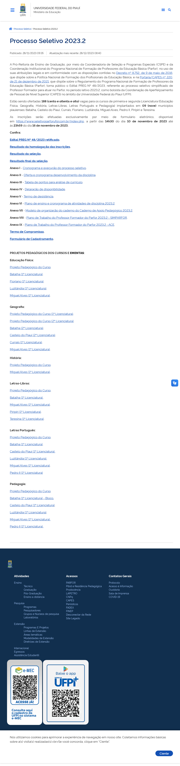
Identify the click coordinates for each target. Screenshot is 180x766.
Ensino (18, 582)
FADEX (70, 607)
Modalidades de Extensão (39, 638)
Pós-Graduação (33, 593)
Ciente (164, 753)
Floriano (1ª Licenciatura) (27, 281)
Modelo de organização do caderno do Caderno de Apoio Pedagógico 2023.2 (78, 210)
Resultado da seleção (25, 153)
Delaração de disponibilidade (45, 189)
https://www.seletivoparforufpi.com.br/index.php (50, 121)
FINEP (69, 611)
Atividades (21, 576)
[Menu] (12, 10)
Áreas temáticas (33, 634)
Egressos (19, 651)
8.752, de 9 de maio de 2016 (152, 73)
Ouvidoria (114, 589)
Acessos (72, 576)
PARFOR (71, 582)
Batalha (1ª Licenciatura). (26, 397)
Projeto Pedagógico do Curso (30, 267)
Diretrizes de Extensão (36, 641)
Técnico (28, 586)
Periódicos (72, 604)
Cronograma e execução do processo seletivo (54, 168)
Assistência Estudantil (26, 655)
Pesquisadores (32, 610)
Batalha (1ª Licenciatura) (26, 274)
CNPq (69, 596)
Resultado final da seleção (28, 161)
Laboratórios (31, 617)
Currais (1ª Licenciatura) (26, 342)
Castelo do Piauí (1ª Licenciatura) (32, 505)
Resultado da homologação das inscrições (40, 146)
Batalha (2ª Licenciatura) (26, 328)
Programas (30, 606)
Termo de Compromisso (27, 231)
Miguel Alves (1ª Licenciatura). (30, 519)
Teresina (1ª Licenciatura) (27, 419)
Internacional (21, 648)
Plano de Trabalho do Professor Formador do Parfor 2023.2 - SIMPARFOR (76, 217)
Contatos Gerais (120, 576)
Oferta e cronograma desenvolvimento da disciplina (59, 175)
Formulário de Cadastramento (31, 239)
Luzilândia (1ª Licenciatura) (28, 288)
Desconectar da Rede (78, 614)
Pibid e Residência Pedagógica (84, 586)
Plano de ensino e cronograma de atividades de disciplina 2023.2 (70, 203)
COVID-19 (114, 596)
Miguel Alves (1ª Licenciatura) (30, 295)
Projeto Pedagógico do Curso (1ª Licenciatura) (41, 314)
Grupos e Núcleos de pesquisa (41, 613)
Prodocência (73, 589)
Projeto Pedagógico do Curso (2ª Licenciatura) (42, 321)
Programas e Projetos (36, 627)
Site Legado (73, 618)
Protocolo (114, 582)
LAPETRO (71, 593)
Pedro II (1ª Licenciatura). (26, 526)
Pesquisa (19, 603)
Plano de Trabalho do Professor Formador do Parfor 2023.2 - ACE (69, 224)
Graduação (30, 589)
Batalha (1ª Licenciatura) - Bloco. (32, 498)
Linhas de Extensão (35, 630)
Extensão (19, 623)
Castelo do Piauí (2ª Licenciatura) (32, 335)
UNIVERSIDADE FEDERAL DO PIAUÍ (57, 8)
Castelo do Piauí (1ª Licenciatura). (32, 451)
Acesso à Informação (121, 586)
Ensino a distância (34, 596)
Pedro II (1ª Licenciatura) (26, 472)
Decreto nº (124, 73)
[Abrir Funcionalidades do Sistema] (163, 10)
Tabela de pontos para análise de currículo (53, 182)
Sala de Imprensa (119, 593)
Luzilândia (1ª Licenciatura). (28, 458)
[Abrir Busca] (169, 9)
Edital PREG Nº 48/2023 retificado (34, 139)
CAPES (70, 600)
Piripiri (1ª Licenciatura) (25, 412)
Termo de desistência (38, 196)
